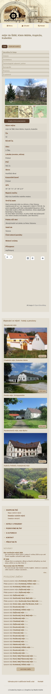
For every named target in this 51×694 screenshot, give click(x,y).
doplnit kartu (14, 46)
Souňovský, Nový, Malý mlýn (23, 598)
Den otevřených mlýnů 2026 (13, 552)
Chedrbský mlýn (18, 621)
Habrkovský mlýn (19, 644)
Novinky (8, 548)
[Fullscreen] (28, 258)
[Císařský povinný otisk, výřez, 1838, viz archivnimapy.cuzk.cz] (40, 111)
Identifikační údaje (10, 52)
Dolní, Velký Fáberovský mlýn (23, 656)
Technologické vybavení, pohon (14, 63)
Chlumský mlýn (18, 633)
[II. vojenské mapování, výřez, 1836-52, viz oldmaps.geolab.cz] (26, 111)
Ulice (7, 147)
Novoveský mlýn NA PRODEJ (14, 566)
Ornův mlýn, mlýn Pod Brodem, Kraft (25, 604)
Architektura (7, 60)
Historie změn (25, 669)
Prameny (6, 71)
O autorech (7, 75)
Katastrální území (12, 177)
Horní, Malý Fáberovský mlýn (23, 659)
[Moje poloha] (32, 258)
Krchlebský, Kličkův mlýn (27, 581)
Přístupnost (9, 247)
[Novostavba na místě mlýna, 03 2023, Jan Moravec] (26, 92)
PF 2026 (6, 559)
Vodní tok (8, 227)
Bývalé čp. (9, 141)
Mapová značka (11, 193)
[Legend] (42, 258)
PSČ (7, 162)
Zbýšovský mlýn (24, 589)
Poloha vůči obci (11, 220)
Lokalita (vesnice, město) (14, 154)
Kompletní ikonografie (17, 121)
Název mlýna (10, 125)
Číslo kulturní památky (13, 235)
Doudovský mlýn (19, 607)
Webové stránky (11, 241)
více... (45, 572)
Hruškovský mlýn (19, 618)
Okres (7, 170)
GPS (7, 185)
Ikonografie (7, 67)
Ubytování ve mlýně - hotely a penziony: (19, 321)
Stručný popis (10, 201)
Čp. (6, 133)
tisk (4, 46)
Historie (6, 56)
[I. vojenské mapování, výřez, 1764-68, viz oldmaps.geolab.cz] (11, 111)
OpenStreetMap (40, 305)
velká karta (42, 356)
